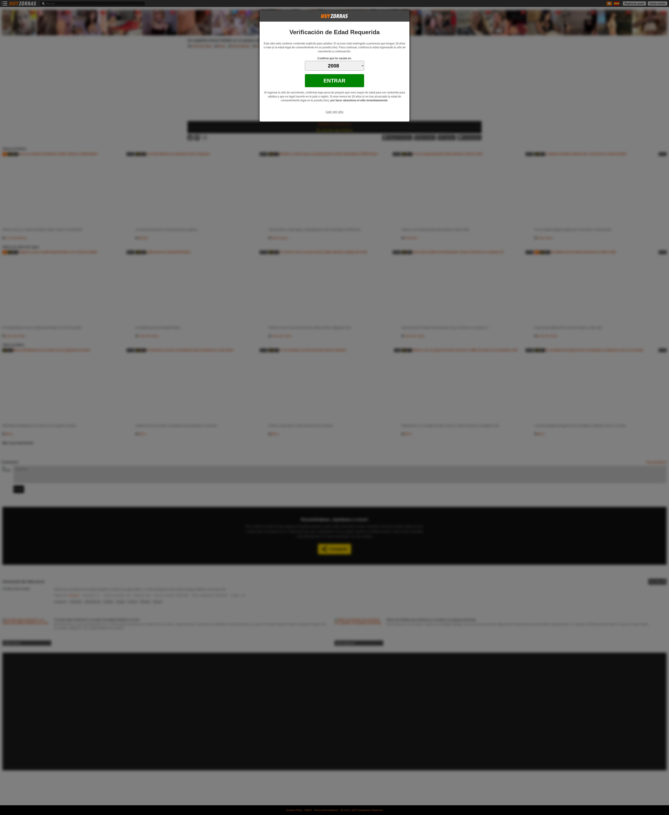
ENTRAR (334, 81)
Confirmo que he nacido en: (334, 58)
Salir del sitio (334, 112)
